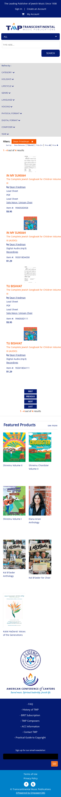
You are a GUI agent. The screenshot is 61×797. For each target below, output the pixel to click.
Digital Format (10, 120)
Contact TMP (30, 731)
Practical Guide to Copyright (31, 737)
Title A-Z (30, 145)
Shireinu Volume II (12, 465)
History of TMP (31, 709)
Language (7, 99)
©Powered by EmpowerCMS (30, 792)
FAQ (30, 704)
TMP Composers (30, 720)
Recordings (12, 251)
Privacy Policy (31, 778)
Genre (5, 92)
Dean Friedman (21, 141)
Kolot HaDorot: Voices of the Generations (14, 633)
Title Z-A (39, 145)
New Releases (19, 145)
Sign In (18, 8)
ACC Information (31, 726)
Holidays (7, 79)
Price (47, 145)
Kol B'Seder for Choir (40, 577)
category (7, 72)
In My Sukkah (16, 175)
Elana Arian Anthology (35, 520)
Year (4, 134)
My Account (33, 14)
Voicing (6, 106)
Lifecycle (7, 86)
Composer (7, 127)
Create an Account (36, 8)
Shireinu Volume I (12, 518)
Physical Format (11, 113)
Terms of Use (30, 774)
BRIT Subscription (30, 715)
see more (52, 425)
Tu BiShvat (14, 286)
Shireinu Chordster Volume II (39, 467)
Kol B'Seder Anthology (9, 574)
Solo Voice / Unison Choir (19, 202)
